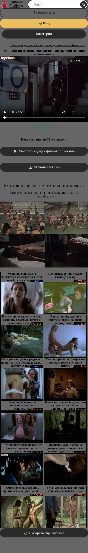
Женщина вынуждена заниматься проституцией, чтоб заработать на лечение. (22, 277)
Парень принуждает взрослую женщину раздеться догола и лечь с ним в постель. (21, 320)
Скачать (79, 60)
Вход (46, 23)
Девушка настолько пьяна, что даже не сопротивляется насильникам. (21, 448)
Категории (44, 34)
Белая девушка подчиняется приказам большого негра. (65, 489)
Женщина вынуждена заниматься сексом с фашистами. (22, 405)
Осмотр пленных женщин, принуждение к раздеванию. (21, 489)
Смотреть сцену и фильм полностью (47, 151)
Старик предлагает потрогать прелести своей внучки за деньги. (65, 362)
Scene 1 (44, 124)
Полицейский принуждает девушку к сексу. (65, 275)
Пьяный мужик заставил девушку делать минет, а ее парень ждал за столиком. (65, 448)
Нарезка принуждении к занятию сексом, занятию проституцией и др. (65, 320)
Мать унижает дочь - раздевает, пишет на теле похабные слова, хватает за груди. (21, 362)
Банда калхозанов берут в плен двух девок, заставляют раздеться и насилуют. (65, 405)
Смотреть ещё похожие (46, 533)
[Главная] (13, 4)
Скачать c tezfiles (47, 167)
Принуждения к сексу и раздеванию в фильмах (47, 45)
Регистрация (46, 12)
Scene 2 (44, 128)
